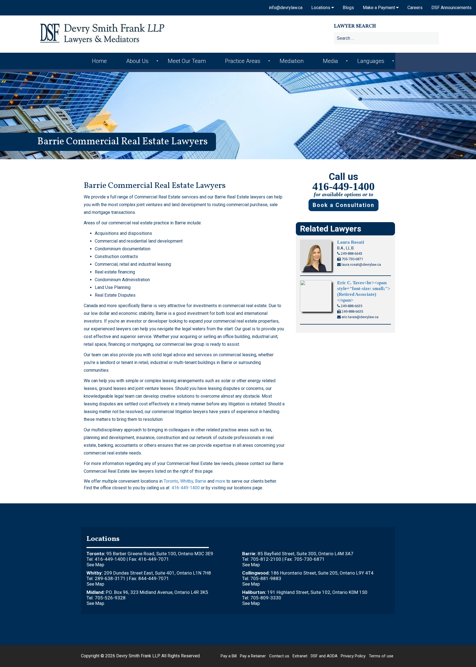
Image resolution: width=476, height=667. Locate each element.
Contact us (279, 655)
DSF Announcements (451, 7)
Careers (415, 7)
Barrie (200, 481)
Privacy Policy (353, 655)
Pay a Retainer (253, 655)
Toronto (171, 481)
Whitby (186, 481)
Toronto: (95, 553)
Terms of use (381, 655)
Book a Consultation (343, 205)
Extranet (300, 655)
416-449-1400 (186, 487)
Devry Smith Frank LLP (137, 655)
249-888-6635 (351, 306)
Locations (321, 7)
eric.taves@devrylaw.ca (359, 317)
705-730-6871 (352, 259)
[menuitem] (101, 61)
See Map (95, 564)
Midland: (95, 592)
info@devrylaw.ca (285, 7)
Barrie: (249, 553)
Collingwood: (256, 573)
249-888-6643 (351, 253)
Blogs (348, 7)
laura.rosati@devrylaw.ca (361, 264)
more (220, 481)
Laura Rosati (350, 242)
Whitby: (94, 573)
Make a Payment (379, 7)
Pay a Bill (229, 655)
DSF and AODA (324, 655)
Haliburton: (254, 592)
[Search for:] (399, 38)
